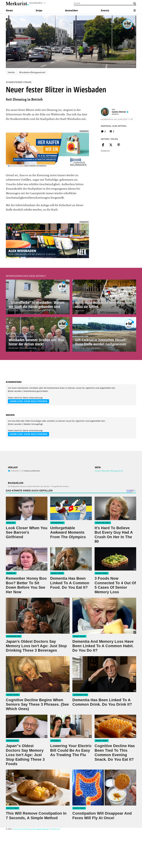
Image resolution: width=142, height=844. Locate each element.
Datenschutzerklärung (22, 829)
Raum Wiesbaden (93, 348)
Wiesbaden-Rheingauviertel (32, 72)
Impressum (56, 829)
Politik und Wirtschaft (28, 310)
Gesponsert (79, 310)
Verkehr (11, 72)
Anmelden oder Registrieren (28, 401)
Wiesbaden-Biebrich (46, 310)
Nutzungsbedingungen (41, 829)
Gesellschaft (13, 310)
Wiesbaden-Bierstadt (28, 348)
